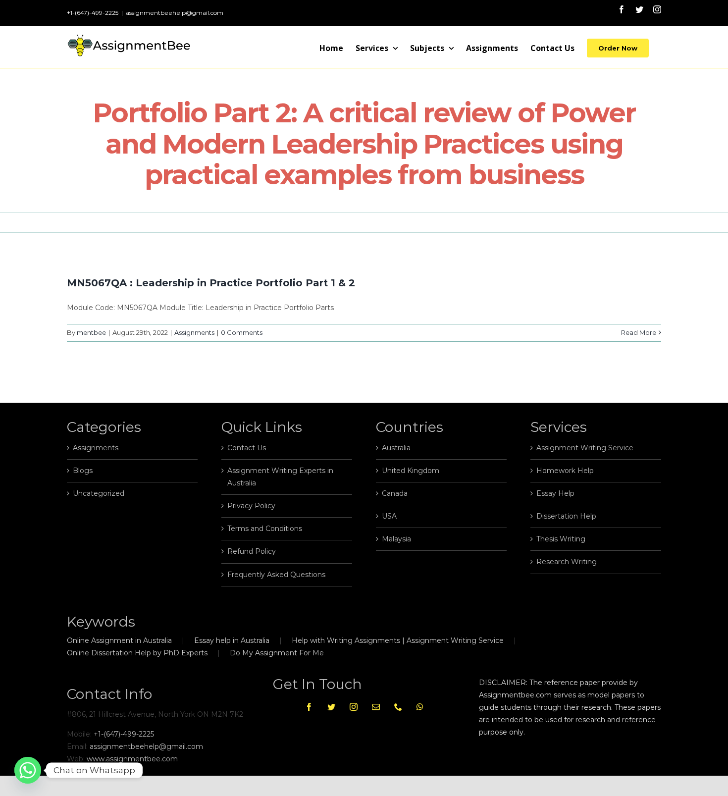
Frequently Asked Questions (276, 574)
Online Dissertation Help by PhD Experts (137, 652)
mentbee (91, 332)
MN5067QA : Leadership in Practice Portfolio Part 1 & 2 (211, 283)
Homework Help (565, 470)
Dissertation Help (566, 516)
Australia (396, 447)
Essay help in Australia (231, 640)
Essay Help (555, 493)
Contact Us (246, 447)
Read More (638, 332)
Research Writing (566, 561)
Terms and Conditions (264, 528)
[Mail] (375, 706)
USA (389, 516)
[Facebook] (309, 706)
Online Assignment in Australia (119, 640)
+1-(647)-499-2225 (124, 734)
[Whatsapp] (420, 706)
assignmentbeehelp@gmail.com (174, 12)
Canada (395, 493)
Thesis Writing (560, 538)
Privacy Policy (251, 505)
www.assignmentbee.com (132, 758)
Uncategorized (98, 493)
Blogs (83, 470)
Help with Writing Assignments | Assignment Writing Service (398, 640)
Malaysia (396, 538)
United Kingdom (410, 470)
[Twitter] (331, 706)
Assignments (194, 332)
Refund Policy (251, 551)
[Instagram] (353, 706)
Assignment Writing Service (584, 447)
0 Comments (241, 332)
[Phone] (398, 706)
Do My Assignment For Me (277, 652)
